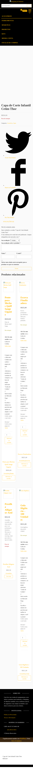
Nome (3, 253)
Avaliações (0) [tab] (8, 221)
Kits (3, 34)
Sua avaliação (6, 240)
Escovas (27, 460)
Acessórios (7, 16)
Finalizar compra (10, 42)
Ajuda (6, 428)
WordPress (23, 738)
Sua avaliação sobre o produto (10, 243)
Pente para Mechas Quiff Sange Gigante (8, 306)
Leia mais (8, 576)
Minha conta (7, 38)
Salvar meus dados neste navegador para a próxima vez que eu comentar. (14, 263)
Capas (14, 123)
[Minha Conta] (18, 11)
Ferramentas (8, 20)
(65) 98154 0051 (12, 729)
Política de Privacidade (10, 714)
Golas (27, 674)
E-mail (19, 253)
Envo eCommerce (17, 741)
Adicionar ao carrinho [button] (8, 477)
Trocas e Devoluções (9, 717)
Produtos (6, 29)
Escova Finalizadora (24, 300)
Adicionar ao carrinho (9, 440)
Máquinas (6, 25)
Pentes (12, 473)
